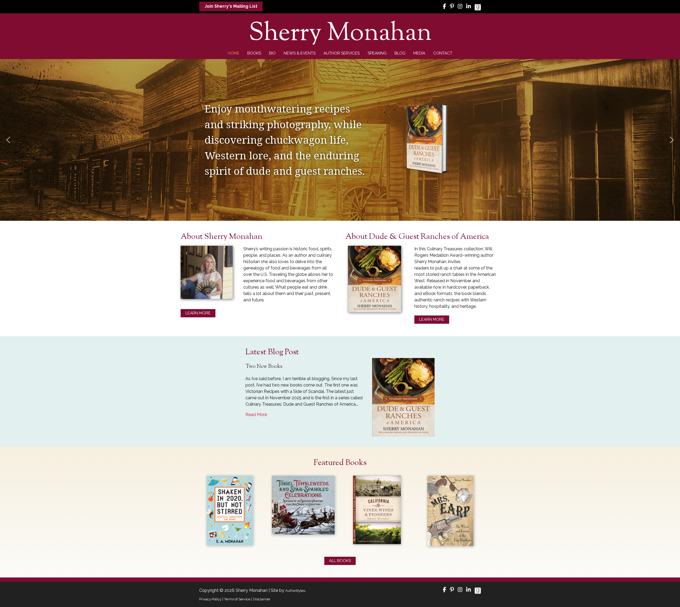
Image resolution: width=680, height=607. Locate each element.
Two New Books (263, 367)
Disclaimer (261, 599)
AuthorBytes (295, 591)
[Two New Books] (403, 396)
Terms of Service (237, 599)
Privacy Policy (210, 599)
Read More (256, 414)
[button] (231, 6)
